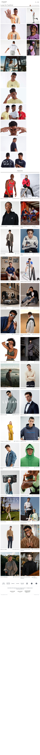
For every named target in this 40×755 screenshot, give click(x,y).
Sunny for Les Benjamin (24, 467)
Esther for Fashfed (4, 226)
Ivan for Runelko (3, 388)
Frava (38, 594)
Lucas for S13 (3, 334)
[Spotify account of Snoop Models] (32, 583)
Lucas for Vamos (4, 495)
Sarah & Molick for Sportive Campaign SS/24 (25, 522)
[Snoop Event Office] (27, 591)
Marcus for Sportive (4, 198)
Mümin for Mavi (23, 388)
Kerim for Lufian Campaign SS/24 (25, 335)
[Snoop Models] (20, 591)
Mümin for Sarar (23, 414)
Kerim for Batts (3, 521)
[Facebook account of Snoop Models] (36, 583)
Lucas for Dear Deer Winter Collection (25, 550)
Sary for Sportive (4, 361)
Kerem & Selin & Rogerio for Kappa (25, 227)
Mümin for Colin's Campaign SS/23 (6, 468)
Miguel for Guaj (23, 441)
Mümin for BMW (3, 307)
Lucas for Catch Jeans (24, 495)
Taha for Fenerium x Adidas (6, 281)
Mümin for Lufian (4, 414)
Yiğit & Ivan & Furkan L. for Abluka (25, 254)
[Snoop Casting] (12, 591)
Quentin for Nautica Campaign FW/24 (26, 199)
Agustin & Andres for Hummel (25, 281)
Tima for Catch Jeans (24, 361)
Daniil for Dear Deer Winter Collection (25, 578)
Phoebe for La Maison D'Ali (5, 441)
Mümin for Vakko (4, 549)
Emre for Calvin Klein (24, 307)
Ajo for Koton (3, 253)
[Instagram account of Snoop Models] (27, 583)
